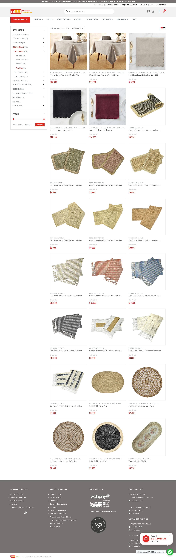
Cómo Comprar (55, 494)
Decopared (19, 72)
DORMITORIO (92, 19)
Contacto (13, 504)
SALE (134, 19)
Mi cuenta (143, 5)
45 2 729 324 (135, 546)
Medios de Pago (56, 498)
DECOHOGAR (106, 19)
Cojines (19, 55)
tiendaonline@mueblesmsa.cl (23, 507)
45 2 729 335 (135, 514)
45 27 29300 (56, 527)
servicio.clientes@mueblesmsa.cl (64, 520)
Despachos (54, 501)
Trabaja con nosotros (18, 498)
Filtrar (40, 125)
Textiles (140, 128)
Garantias (53, 507)
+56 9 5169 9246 (57, 523)
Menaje (19, 64)
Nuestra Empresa (16, 494)
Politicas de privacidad (58, 514)
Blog (151, 5)
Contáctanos (161, 5)
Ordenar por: (55, 28)
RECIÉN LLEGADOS (82, 72)
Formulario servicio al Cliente (60, 517)
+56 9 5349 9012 (136, 510)
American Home (19, 34)
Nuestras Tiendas (112, 5)
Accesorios (54, 72)
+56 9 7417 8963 (136, 527)
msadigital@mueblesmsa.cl (141, 507)
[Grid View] (162, 28)
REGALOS (17, 97)
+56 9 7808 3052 (136, 543)
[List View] (164, 28)
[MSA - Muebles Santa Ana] (21, 11)
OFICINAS (78, 19)
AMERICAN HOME (123, 19)
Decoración (19, 76)
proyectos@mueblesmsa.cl (141, 524)
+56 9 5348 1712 (136, 501)
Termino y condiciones (58, 510)
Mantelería (72, 72)
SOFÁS (49, 19)
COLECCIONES (19, 38)
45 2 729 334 (135, 530)
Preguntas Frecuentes (129, 5)
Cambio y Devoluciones (58, 504)
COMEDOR (37, 19)
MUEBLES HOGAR (63, 19)
